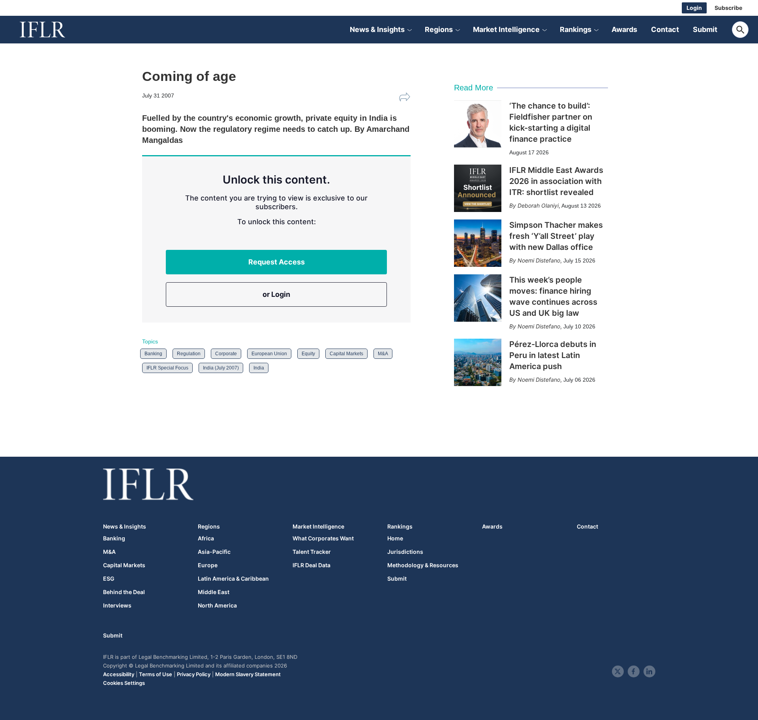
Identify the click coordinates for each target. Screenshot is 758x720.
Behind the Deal (124, 592)
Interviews (117, 605)
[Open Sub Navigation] (409, 29)
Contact (665, 29)
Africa (206, 538)
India (258, 368)
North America (217, 605)
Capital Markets (346, 353)
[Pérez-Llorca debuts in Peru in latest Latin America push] (477, 362)
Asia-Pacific (214, 552)
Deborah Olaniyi (538, 205)
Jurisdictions (405, 552)
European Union (269, 353)
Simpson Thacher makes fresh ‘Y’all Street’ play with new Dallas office (556, 236)
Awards (624, 29)
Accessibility (118, 674)
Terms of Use (155, 674)
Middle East (213, 592)
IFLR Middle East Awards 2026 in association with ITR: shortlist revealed (556, 181)
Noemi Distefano (539, 260)
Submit (705, 29)
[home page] (51, 30)
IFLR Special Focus (167, 368)
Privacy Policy (193, 674)
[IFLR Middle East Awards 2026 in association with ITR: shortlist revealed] (477, 188)
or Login (276, 294)
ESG (108, 578)
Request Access (276, 262)
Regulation (189, 353)
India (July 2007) (221, 368)
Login (694, 7)
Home (395, 538)
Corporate (226, 353)
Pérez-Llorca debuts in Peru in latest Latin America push (552, 355)
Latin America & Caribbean (233, 578)
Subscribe (728, 7)
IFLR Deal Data (311, 565)
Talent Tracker (312, 552)
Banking (153, 353)
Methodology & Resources (422, 565)
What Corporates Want (323, 538)
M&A (383, 353)
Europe (208, 565)
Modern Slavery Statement (248, 674)
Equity (308, 353)
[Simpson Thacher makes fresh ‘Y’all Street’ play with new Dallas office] (477, 243)
